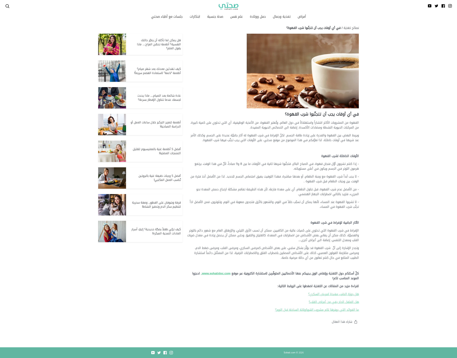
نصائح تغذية (351, 28)
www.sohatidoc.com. (215, 273)
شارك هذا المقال (342, 321)
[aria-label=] (7, 6)
